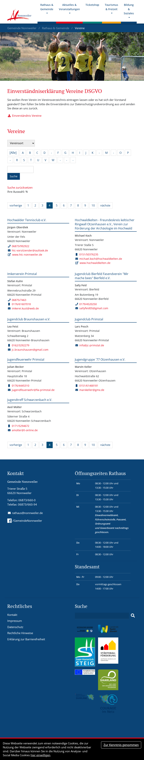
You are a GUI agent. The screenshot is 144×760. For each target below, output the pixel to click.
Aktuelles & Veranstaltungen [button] (69, 7)
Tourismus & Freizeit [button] (111, 7)
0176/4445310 (20, 385)
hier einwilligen (40, 755)
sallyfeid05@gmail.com (93, 308)
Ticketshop (92, 5)
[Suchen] (133, 616)
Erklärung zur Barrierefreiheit (26, 639)
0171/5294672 (20, 426)
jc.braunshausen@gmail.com (30, 349)
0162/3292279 (20, 345)
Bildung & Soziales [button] (129, 9)
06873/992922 (20, 246)
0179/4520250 (88, 304)
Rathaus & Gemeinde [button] (46, 7)
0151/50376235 (88, 254)
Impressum (14, 621)
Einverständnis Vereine (26, 115)
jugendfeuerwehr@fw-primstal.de (33, 390)
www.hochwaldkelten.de (95, 263)
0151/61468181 (88, 385)
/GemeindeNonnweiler (27, 520)
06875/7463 (19, 300)
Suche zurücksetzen (20, 187)
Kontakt (12, 615)
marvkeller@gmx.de (91, 390)
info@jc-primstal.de (91, 345)
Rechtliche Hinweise (20, 633)
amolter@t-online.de (25, 430)
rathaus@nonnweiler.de (27, 513)
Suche (13, 176)
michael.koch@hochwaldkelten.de (100, 258)
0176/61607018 (21, 304)
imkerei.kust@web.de (25, 308)
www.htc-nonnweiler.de (27, 254)
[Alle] (13, 153)
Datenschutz (15, 627)
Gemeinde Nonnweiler (22, 28)
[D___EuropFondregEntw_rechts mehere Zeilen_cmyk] (85, 672)
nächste (105, 205)
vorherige (16, 205)
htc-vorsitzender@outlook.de (30, 250)
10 (93, 205)
